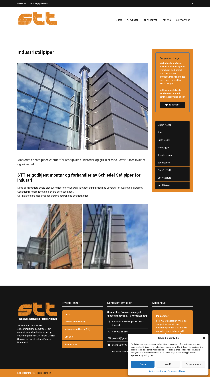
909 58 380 (22, 3)
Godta (143, 364)
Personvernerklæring (176, 371)
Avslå (168, 364)
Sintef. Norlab (164, 125)
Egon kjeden (164, 162)
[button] (203, 338)
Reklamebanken (43, 373)
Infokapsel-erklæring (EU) (77, 329)
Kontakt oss (183, 20)
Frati (160, 132)
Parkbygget (163, 147)
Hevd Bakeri (164, 185)
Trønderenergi (165, 155)
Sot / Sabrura (164, 177)
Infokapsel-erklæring (157, 371)
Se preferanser (193, 364)
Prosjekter (150, 20)
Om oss (167, 20)
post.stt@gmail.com (39, 3)
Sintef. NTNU (164, 170)
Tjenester (133, 20)
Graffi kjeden (164, 140)
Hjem (119, 20)
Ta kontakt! (174, 104)
